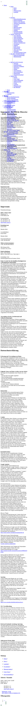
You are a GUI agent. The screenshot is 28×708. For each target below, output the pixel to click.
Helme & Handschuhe (19, 55)
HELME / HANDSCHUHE (17, 54)
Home (11, 6)
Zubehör (16, 30)
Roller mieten (17, 47)
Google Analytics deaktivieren (8, 543)
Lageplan (16, 12)
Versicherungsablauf (18, 74)
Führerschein (17, 73)
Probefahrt (16, 51)
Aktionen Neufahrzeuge (19, 23)
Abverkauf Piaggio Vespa (20, 52)
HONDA (12, 17)
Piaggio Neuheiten (18, 41)
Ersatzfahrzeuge (17, 65)
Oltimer (15, 69)
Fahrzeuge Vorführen (19, 66)
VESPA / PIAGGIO (15, 34)
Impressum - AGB (6, 691)
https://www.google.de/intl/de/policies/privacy (12, 602)
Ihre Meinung (17, 87)
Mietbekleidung (17, 56)
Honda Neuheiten (18, 20)
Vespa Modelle (17, 35)
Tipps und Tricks (18, 49)
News (15, 9)
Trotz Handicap (17, 70)
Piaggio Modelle (18, 40)
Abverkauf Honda (18, 33)
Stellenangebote (17, 81)
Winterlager (16, 67)
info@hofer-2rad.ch (5, 222)
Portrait (15, 77)
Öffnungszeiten (17, 10)
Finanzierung (17, 28)
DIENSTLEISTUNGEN (16, 62)
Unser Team (17, 79)
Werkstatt (16, 63)
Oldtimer (16, 26)
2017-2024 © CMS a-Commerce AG (11, 693)
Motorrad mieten (18, 27)
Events (15, 83)
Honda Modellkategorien (20, 19)
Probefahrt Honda (18, 31)
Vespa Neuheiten (18, 37)
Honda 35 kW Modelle (19, 22)
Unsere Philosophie (18, 80)
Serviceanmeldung (18, 72)
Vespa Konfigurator (18, 38)
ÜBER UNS (13, 76)
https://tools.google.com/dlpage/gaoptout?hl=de (12, 532)
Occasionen (16, 24)
